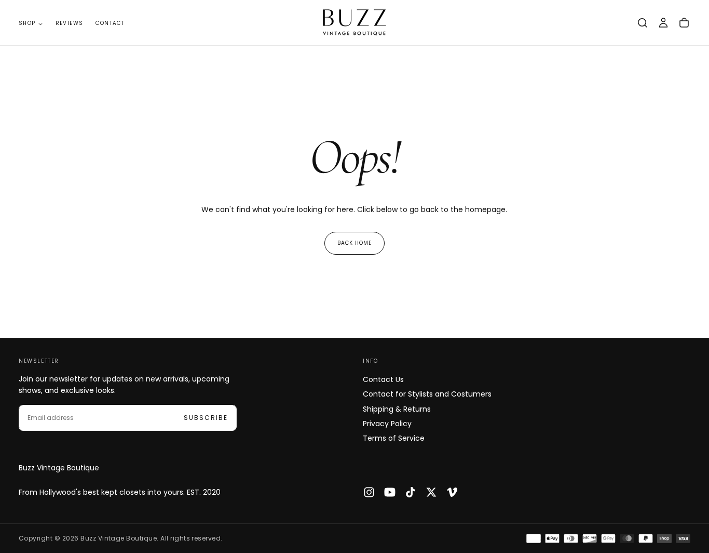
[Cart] (684, 23)
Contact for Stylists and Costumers (427, 394)
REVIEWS (70, 23)
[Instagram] (369, 492)
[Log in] (663, 23)
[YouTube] (390, 492)
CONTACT (110, 23)
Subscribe (206, 417)
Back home (354, 243)
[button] (642, 23)
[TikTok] (410, 492)
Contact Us (383, 379)
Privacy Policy (387, 423)
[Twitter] (431, 492)
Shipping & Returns (397, 409)
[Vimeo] (452, 492)
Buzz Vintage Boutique (59, 468)
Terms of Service (394, 438)
